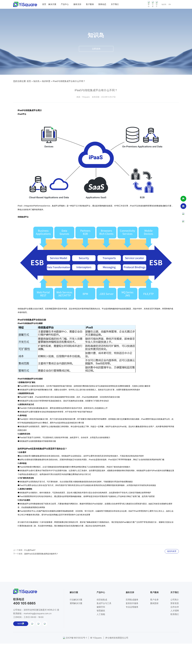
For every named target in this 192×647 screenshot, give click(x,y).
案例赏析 (154, 603)
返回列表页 (171, 551)
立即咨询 (96, 49)
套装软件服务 (132, 603)
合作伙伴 (174, 607)
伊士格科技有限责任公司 (116, 638)
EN (170, 4)
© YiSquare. (96, 638)
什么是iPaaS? (29, 550)
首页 (29, 81)
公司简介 (174, 599)
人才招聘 (174, 610)
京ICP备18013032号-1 (76, 638)
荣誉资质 (174, 603)
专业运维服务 (132, 607)
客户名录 (154, 599)
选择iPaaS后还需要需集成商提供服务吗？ (41, 554)
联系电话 (18, 599)
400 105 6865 (24, 603)
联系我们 (174, 614)
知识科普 (46, 81)
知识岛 (164, 4)
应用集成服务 (132, 599)
